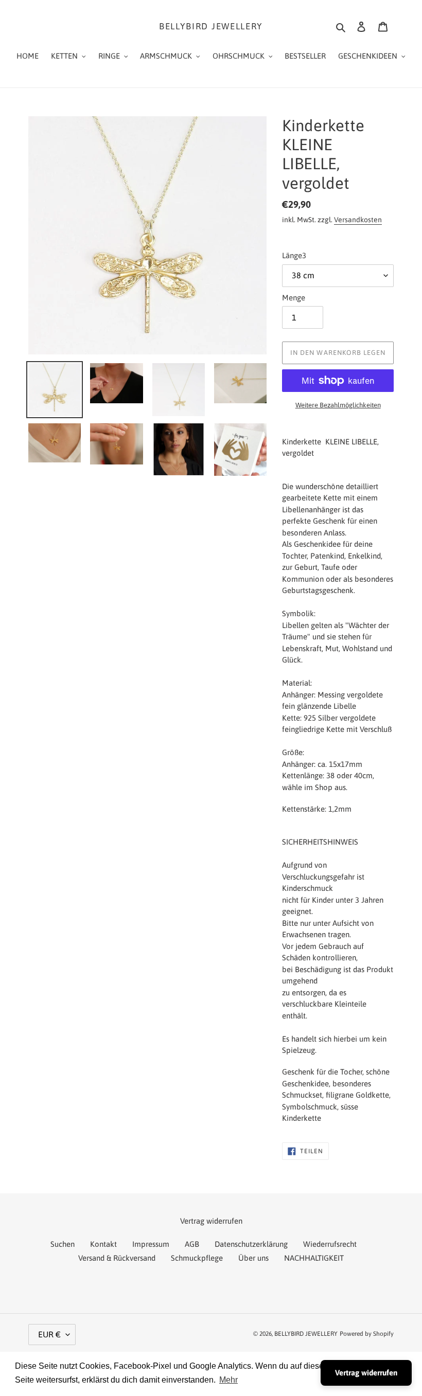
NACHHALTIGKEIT (314, 1258)
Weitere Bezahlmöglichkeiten (338, 405)
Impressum (150, 1244)
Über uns (253, 1258)
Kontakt (103, 1244)
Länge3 (294, 255)
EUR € (49, 1334)
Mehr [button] (228, 1379)
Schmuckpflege (197, 1258)
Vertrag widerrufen (366, 1372)
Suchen (62, 1244)
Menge (293, 297)
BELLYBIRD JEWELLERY (211, 26)
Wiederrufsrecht (330, 1244)
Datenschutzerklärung (251, 1244)
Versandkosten (358, 220)
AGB (192, 1244)
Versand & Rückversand (116, 1258)
